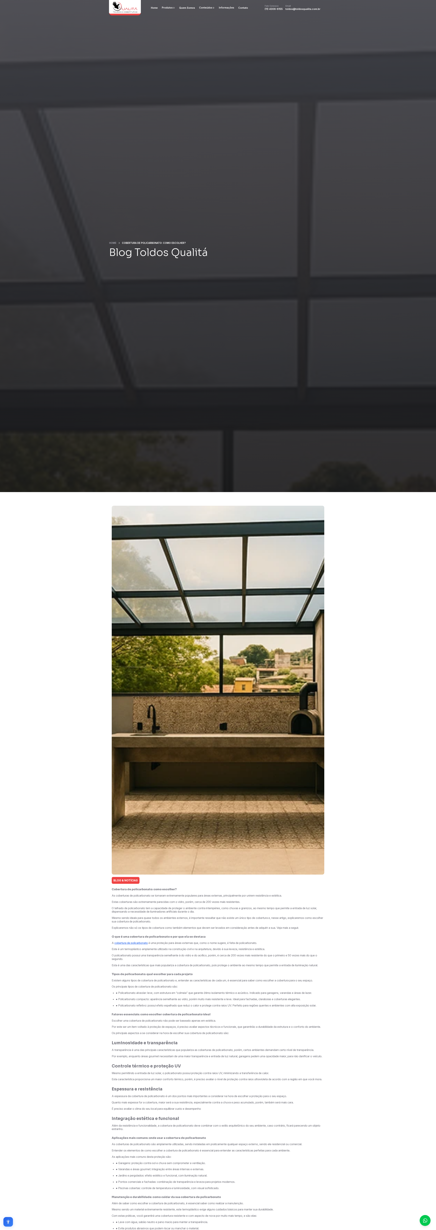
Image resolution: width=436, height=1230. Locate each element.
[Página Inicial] (125, 7)
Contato (243, 7)
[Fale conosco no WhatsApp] (425, 1220)
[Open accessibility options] (8, 1222)
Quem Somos (187, 7)
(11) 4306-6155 (274, 7)
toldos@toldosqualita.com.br (302, 7)
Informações (226, 7)
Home (154, 7)
